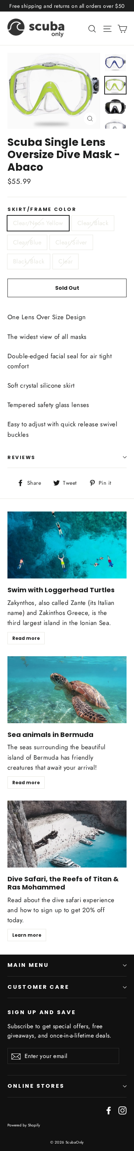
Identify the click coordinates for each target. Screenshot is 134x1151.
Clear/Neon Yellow (38, 223)
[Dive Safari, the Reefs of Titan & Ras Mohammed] (67, 834)
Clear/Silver (71, 242)
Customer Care (38, 987)
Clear (65, 261)
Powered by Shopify (23, 1125)
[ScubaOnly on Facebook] (109, 1110)
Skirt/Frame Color (41, 209)
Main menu (27, 965)
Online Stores (35, 1086)
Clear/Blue (27, 242)
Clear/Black (92, 223)
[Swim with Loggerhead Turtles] (67, 545)
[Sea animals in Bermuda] (67, 689)
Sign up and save (41, 1012)
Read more (26, 638)
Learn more (26, 935)
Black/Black (28, 261)
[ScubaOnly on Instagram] (122, 1110)
